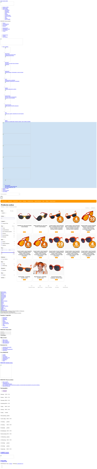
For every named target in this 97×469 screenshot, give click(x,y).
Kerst (6, 13)
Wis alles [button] (11, 210)
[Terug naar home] (7, 5)
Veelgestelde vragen (6, 357)
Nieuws (4, 23)
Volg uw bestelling (48, 287)
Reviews (4, 26)
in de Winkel (5, 25)
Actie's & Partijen (6, 24)
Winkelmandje (65, 287)
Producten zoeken (32, 287)
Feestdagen (5, 391)
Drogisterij (7, 11)
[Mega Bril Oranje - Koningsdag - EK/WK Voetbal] (40, 267)
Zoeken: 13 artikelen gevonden (11, 206)
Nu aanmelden (3, 335)
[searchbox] (10, 194)
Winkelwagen (5, 8)
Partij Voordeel (7, 19)
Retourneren (5, 350)
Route (4, 360)
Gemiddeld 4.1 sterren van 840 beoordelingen (4, 453)
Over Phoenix (5, 36)
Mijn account (40, 287)
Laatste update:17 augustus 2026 (3, 461)
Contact (4, 31)
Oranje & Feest (7, 15)
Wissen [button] (13, 226)
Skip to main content (4, 0)
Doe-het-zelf (7, 10)
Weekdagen (5, 390)
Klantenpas (5, 359)
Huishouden (7, 12)
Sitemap (10, 463)
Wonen (6, 18)
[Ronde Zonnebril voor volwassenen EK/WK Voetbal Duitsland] (40, 216)
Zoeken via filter (6, 7)
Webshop (2, 206)
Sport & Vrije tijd (8, 16)
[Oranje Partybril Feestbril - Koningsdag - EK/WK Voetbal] (56, 267)
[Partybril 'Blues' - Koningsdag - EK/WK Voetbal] (24, 267)
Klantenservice (5, 34)
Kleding (6, 14)
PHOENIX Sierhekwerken (6, 362)
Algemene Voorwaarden (7, 347)
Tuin (6, 17)
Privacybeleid (5, 348)
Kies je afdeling (5, 9)
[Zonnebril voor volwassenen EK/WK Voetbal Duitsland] (24, 216)
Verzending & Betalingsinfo (8, 349)
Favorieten (57, 287)
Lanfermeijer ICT (20, 463)
